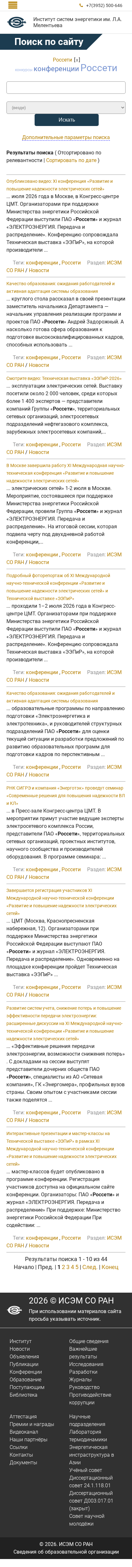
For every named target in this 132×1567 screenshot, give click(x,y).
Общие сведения (89, 1341)
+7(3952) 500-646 (104, 5)
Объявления (24, 1357)
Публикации (24, 1364)
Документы (23, 1462)
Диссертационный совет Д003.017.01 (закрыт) (91, 1500)
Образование (25, 1380)
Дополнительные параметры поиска (66, 137)
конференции (56, 69)
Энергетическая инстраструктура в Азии (91, 1455)
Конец (110, 1267)
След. (90, 1267)
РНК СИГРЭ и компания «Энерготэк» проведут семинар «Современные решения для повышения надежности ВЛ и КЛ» (65, 795)
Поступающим (27, 1387)
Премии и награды (32, 1424)
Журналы (80, 1380)
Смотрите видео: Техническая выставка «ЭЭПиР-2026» (64, 378)
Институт (21, 1341)
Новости (39, 270)
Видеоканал (24, 1432)
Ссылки (19, 1447)
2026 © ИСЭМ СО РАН (71, 1300)
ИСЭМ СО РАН (76, 1544)
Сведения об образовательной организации (66, 1552)
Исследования (86, 1364)
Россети (62, 60)
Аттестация (23, 1417)
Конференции (26, 1372)
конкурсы (23, 70)
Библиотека (23, 1395)
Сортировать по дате (71, 160)
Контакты (21, 1455)
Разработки (83, 1372)
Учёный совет (85, 1470)
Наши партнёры (28, 1440)
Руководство (84, 1387)
